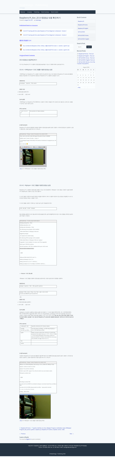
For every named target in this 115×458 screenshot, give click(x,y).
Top (94, 5)
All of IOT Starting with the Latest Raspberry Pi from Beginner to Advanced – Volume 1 (44, 31)
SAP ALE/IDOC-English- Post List (87, 60)
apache (35, 428)
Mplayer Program (51, 428)
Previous (23, 433)
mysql (63, 428)
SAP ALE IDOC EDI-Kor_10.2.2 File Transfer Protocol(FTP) (86, 62)
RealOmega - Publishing (33, 5)
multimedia (59, 428)
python (33, 429)
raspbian (55, 429)
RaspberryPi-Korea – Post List (86, 54)
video (63, 429)
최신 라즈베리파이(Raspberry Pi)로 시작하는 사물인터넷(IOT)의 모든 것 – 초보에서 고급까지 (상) (46, 46)
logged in (28, 439)
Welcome (22, 12)
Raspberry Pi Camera (47, 429)
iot (42, 428)
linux (45, 428)
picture (29, 429)
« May (78, 87)
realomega (38, 20)
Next (71, 433)
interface (39, 428)
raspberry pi (38, 429)
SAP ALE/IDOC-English (83, 39)
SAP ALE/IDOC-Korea (83, 35)
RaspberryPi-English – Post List (86, 56)
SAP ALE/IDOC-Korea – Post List (87, 58)
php (25, 429)
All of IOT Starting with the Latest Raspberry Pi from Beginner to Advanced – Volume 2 (44, 35)
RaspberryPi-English (83, 28)
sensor (59, 429)
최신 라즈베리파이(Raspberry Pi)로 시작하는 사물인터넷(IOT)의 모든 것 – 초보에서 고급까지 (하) (46, 50)
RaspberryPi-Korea (26, 428)
